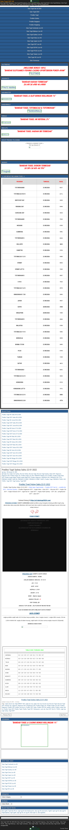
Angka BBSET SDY (20, 703)
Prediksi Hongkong (34, 25)
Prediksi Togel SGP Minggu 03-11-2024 (12, 461)
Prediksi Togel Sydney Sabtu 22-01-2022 (19, 470)
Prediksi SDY (11, 707)
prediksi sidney (51, 707)
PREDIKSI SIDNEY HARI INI (9, 479)
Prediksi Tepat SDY (9, 709)
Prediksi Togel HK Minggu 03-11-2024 (12, 458)
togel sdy (63, 709)
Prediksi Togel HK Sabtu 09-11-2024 (11, 414)
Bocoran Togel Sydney (43, 474)
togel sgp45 (13, 812)
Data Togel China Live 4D (34, 38)
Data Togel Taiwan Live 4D (34, 54)
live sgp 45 (26, 812)
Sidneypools (36, 709)
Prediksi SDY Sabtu (31, 707)
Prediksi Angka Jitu (15, 475)
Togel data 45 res (12, 811)
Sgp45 (50, 811)
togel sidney (5, 710)
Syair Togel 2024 (34, 12)
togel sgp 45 (55, 811)
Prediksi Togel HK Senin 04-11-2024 (11, 450)
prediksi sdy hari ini (20, 707)
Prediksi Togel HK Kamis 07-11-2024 (11, 428)
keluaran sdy (8, 705)
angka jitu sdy (29, 703)
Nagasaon (58, 474)
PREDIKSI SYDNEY (23, 479)
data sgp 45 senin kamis (41, 811)
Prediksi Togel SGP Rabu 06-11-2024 (11, 444)
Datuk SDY (52, 474)
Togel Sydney (16, 481)
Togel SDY (9, 481)
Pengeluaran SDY (30, 705)
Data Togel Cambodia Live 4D (34, 28)
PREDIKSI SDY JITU (56, 477)
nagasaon (14, 705)
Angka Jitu (6, 474)
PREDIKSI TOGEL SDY (59, 479)
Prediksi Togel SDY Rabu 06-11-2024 (11, 439)
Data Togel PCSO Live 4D (34, 51)
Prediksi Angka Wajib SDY (23, 477)
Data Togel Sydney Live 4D (34, 34)
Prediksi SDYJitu (41, 707)
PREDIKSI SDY (46, 477)
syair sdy (43, 709)
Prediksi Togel (34, 15)
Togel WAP (23, 481)
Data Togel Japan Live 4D (34, 41)
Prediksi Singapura (34, 21)
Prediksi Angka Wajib (10, 477)
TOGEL (4, 481)
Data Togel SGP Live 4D (34, 44)
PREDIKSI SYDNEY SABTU (36, 479)
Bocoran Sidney (24, 474)
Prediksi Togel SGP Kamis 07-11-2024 (12, 431)
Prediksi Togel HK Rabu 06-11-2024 (11, 436)
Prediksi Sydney (34, 18)
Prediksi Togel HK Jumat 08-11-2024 (11, 420)
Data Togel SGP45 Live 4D (34, 47)
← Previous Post (6, 715)
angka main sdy (38, 703)
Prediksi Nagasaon (36, 477)
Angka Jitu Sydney (14, 474)
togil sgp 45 (20, 812)
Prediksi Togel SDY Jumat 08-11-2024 (12, 425)
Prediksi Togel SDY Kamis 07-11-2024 (12, 433)
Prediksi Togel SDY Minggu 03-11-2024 (12, 464)
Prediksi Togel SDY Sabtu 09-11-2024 (12, 417)
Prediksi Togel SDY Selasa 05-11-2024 (12, 447)
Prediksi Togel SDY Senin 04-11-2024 (12, 455)
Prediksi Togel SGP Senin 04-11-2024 (12, 453)
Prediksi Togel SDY (28, 709)
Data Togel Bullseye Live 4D (34, 31)
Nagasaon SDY (6, 475)
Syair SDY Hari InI (51, 709)
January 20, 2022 (12, 472)
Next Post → (64, 715)
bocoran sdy (45, 703)
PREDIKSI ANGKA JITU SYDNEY (43, 475)
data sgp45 (4, 811)
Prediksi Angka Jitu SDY (27, 475)
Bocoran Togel (32, 474)
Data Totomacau (34, 60)
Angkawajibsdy (5, 812)
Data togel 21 (33, 812)
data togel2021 (41, 812)
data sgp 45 (62, 811)
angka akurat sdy (9, 703)
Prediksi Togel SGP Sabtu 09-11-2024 (12, 423)
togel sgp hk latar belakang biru (26, 811)
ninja (4, 472)
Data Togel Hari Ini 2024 (34, 8)
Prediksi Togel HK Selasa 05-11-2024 (11, 442)
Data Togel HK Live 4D (34, 57)
